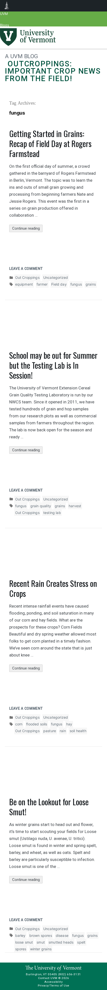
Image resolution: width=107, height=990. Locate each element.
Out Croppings (27, 277)
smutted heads (61, 942)
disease (62, 935)
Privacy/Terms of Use (53, 985)
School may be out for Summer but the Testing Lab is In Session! (53, 365)
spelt (81, 942)
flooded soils (36, 724)
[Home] (28, 44)
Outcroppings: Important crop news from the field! (53, 71)
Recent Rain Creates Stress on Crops (53, 588)
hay (69, 724)
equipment (24, 284)
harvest (75, 506)
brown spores (40, 935)
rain (63, 731)
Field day (59, 284)
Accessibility (53, 982)
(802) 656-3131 (69, 974)
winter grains (41, 949)
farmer (42, 284)
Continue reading (27, 229)
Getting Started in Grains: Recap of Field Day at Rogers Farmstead (50, 143)
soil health (78, 731)
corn (19, 724)
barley (20, 935)
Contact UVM (47, 978)
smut (41, 942)
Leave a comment (26, 269)
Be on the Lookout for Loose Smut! (49, 807)
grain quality (40, 506)
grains (91, 284)
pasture (49, 731)
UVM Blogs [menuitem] (7, 5)
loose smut (24, 942)
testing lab (52, 512)
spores (20, 949)
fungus (76, 284)
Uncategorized (55, 277)
